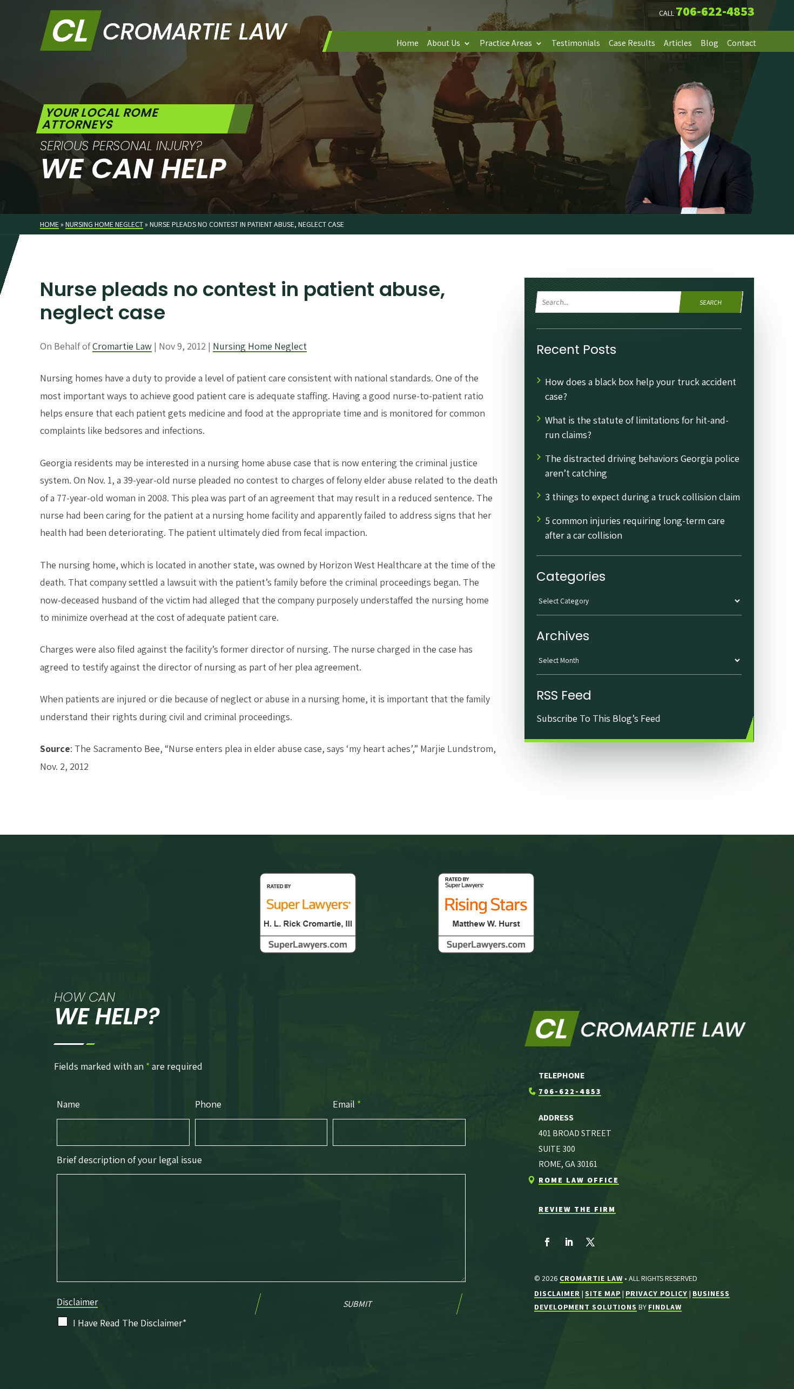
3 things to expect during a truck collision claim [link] (643, 497)
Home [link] (407, 43)
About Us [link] (443, 43)
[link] (164, 30)
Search (711, 302)
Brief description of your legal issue (129, 1159)
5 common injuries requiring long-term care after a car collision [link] (635, 527)
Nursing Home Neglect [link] (260, 346)
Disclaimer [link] (557, 1293)
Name (68, 1104)
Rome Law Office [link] (579, 1180)
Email (347, 1104)
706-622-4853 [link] (715, 10)
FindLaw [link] (665, 1307)
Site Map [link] (603, 1293)
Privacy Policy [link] (656, 1293)
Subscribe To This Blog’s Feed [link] (598, 718)
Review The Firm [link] (577, 1209)
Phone (208, 1104)
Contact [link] (741, 43)
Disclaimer (77, 1302)
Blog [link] (709, 43)
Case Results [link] (632, 43)
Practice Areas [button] (506, 43)
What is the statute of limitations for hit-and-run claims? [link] (637, 427)
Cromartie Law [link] (122, 346)
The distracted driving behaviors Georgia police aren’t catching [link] (642, 465)
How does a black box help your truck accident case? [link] (640, 388)
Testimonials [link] (575, 43)
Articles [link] (678, 43)
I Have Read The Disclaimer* (129, 1323)
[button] (547, 1242)
